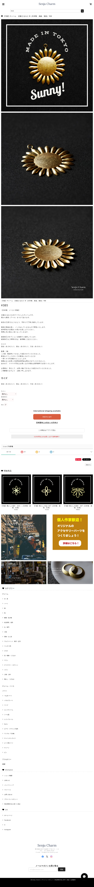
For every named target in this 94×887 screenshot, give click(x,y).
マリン (6, 660)
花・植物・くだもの (10, 655)
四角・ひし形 (8, 636)
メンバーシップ (9, 785)
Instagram (7, 829)
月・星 (6, 599)
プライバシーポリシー (11, 799)
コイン (6, 670)
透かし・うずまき (9, 679)
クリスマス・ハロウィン (11, 665)
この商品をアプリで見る (47, 430)
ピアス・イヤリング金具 (11, 729)
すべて (9, 452)
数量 (2, 404)
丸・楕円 (6, 627)
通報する (88, 464)
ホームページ (8, 815)
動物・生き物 (8, 618)
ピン (5, 752)
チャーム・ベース (8, 686)
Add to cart (47, 417)
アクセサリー (6, 759)
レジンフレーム (8, 719)
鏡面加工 (4, 397)
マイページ (7, 790)
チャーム (5, 594)
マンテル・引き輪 (9, 733)
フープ (6, 705)
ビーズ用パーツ (8, 743)
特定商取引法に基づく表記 (12, 804)
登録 (61, 869)
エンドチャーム (8, 710)
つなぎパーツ (8, 695)
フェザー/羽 (7, 646)
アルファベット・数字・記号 (12, 641)
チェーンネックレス (10, 738)
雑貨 (3, 764)
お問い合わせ (8, 794)
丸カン (3, 391)
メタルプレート (8, 700)
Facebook (7, 820)
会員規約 (73, 879)
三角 (5, 632)
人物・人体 (7, 674)
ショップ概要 (8, 775)
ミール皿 (6, 714)
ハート (6, 603)
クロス (6, 651)
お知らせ (7, 780)
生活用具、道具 (8, 622)
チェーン (6, 747)
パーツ (4, 691)
